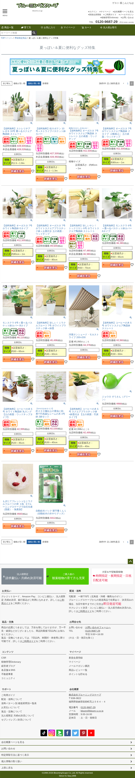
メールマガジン (127, 14)
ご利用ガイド (110, 14)
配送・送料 (75, 591)
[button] (123, 83)
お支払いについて (10, 707)
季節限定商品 (21, 38)
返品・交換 (8, 621)
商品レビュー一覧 (78, 670)
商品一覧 (9, 27)
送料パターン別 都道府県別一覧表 (19, 703)
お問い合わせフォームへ (98, 627)
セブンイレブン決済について (16, 719)
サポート (6, 689)
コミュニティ (8, 678)
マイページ (105, 11)
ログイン (93, 11)
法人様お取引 (110, 27)
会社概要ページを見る (124, 11)
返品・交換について (11, 711)
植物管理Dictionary (109, 17)
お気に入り (49, 27)
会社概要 (74, 689)
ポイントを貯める (78, 674)
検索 (34, 33)
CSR (3, 657)
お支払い (6, 591)
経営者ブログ (8, 666)
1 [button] (127, 83)
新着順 (45, 83)
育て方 (27, 27)
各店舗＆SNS (8, 670)
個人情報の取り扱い (11, 761)
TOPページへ (7, 38)
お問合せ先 (75, 621)
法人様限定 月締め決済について (17, 715)
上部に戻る (7, 767)
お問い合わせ (128, 17)
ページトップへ (130, 561)
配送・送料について (11, 699)
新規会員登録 (95, 14)
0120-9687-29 (92, 631)
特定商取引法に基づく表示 (15, 755)
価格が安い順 (19, 83)
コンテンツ (8, 651)
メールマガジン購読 (79, 666)
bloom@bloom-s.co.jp (92, 710)
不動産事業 (7, 674)
